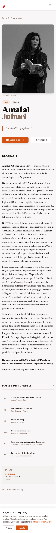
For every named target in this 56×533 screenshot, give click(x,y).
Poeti (4, 18)
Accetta (22, 528)
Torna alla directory (12, 489)
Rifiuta (9, 528)
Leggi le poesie (15, 139)
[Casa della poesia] (4, 5)
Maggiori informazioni (42, 522)
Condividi (41, 139)
